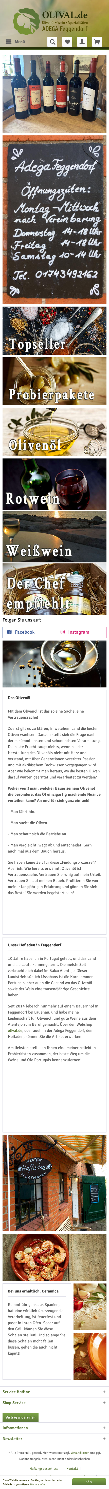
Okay (89, 1481)
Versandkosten (80, 1453)
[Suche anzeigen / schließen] (52, 42)
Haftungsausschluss (44, 1469)
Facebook (24, 632)
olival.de (15, 1030)
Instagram (78, 632)
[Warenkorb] (97, 42)
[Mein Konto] (82, 42)
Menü (20, 41)
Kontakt (72, 1469)
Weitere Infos (37, 1484)
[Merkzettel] (67, 42)
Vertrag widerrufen (20, 1417)
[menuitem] (13, 42)
